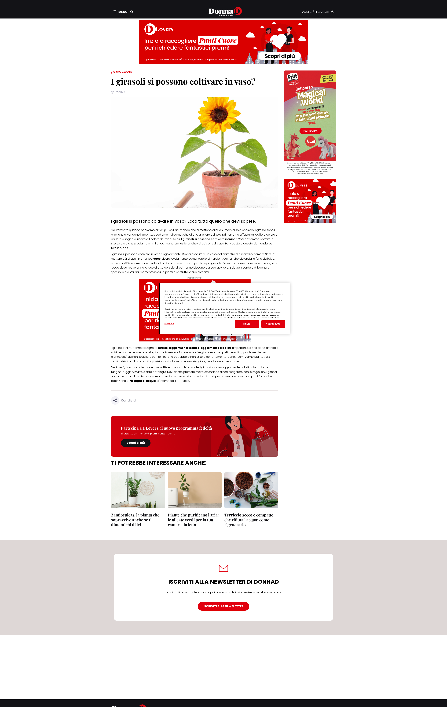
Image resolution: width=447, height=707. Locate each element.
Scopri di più (136, 443)
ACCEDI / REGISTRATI (315, 12)
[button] (120, 12)
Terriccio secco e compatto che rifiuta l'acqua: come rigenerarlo (248, 519)
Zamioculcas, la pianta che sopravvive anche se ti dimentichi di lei (135, 519)
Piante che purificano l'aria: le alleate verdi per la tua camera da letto (193, 519)
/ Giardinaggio (121, 72)
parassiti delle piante (185, 367)
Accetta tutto (273, 323)
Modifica (169, 323)
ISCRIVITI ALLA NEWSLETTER (223, 606)
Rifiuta (247, 323)
